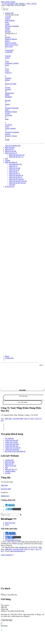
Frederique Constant (11, 63)
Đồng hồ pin (13, 172)
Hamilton (8, 78)
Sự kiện (7, 473)
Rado (7, 119)
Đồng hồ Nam (10, 147)
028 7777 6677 (29, 418)
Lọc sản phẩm (22, 402)
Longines (8, 89)
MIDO (7, 95)
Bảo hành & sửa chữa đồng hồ (15, 451)
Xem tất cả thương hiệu (13, 145)
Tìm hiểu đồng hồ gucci (13, 540)
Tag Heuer (8, 125)
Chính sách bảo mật (11, 440)
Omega (7, 18)
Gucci (7, 69)
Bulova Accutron (10, 43)
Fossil (7, 65)
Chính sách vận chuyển (13, 448)
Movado (8, 100)
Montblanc (8, 97)
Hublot (7, 80)
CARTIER (8, 52)
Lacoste (7, 87)
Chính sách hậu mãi (11, 446)
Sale (6, 158)
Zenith (7, 24)
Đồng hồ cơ (13, 166)
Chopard (8, 17)
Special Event (9, 186)
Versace (7, 134)
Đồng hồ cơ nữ (14, 170)
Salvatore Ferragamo (12, 108)
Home (7, 356)
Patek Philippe (10, 20)
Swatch (7, 113)
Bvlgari (7, 28)
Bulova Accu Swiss (11, 45)
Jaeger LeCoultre (10, 84)
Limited (7, 160)
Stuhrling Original (11, 112)
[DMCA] (13, 510)
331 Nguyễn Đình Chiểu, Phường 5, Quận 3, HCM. (19, 3)
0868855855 (5, 496)
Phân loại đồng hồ (11, 162)
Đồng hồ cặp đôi (10, 151)
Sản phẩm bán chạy (15, 164)
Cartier (7, 30)
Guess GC (8, 72)
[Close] (2, 593)
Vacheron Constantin (12, 26)
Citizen (7, 58)
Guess (7, 71)
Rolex (7, 22)
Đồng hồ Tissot (10, 523)
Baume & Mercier (11, 39)
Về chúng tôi (9, 438)
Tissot (7, 126)
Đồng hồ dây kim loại (16, 179)
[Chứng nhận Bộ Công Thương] (10, 506)
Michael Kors (9, 93)
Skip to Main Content (8, 2)
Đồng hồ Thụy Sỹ (11, 153)
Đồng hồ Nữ (9, 149)
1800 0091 (8, 418)
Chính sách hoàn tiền (12, 449)
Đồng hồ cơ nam (14, 168)
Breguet (7, 37)
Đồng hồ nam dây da (16, 175)
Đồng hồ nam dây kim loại (18, 181)
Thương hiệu (9, 13)
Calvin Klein (9, 50)
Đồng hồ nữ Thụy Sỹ (16, 157)
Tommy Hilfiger (10, 128)
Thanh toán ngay (7, 620)
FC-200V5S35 (10, 538)
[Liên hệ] (2, 622)
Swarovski (8, 115)
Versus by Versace (11, 136)
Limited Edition (10, 471)
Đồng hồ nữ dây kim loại (17, 183)
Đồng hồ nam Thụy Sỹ (16, 155)
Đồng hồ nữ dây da (15, 177)
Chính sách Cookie (11, 442)
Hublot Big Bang (10, 534)
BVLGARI (9, 46)
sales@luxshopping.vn (17, 551)
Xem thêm (22, 390)
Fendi (7, 61)
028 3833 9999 (18, 418)
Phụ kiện (8, 31)
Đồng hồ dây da (14, 173)
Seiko (7, 110)
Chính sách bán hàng (12, 444)
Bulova (7, 41)
